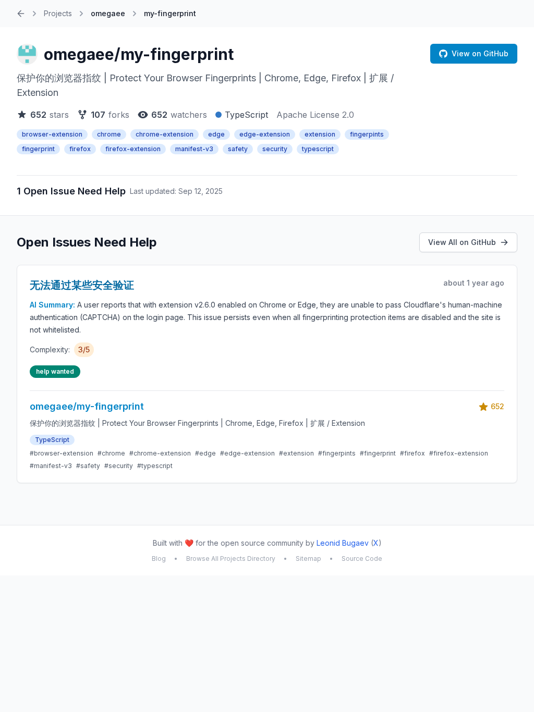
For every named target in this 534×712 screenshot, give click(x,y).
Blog (159, 558)
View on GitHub (480, 53)
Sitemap (308, 558)
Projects (58, 13)
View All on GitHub (462, 242)
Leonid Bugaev (343, 542)
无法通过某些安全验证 (82, 285)
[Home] (21, 13)
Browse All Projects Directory (230, 558)
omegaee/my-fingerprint (139, 54)
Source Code (362, 558)
